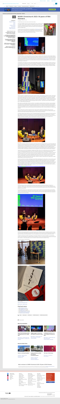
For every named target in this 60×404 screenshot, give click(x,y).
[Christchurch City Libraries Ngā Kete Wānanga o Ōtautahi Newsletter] (8, 380)
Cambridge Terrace (20, 357)
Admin (11, 379)
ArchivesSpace (30, 377)
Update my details (21, 375)
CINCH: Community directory (32, 379)
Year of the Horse (46, 356)
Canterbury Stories (30, 378)
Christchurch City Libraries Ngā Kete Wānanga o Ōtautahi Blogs (12, 13)
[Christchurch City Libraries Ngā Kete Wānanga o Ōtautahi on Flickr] (8, 375)
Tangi (40, 95)
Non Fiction (19, 339)
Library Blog (11, 376)
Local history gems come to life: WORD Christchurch (10, 33)
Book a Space (37, 6)
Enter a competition (21, 385)
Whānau (44, 95)
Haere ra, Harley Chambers (23, 353)
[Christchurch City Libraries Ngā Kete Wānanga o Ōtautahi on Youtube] (8, 378)
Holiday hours (39, 374)
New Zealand (13, 26)
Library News (11, 378)
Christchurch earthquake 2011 (35, 359)
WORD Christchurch (12, 28)
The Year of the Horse (48, 353)
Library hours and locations (40, 383)
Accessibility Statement (37, 396)
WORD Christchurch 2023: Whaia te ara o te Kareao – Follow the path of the (9, 44)
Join (4, 6)
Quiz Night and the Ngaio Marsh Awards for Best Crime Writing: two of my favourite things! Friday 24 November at (9, 36)
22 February (32, 357)
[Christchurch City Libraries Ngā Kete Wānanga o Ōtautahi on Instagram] (8, 376)
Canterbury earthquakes (34, 358)
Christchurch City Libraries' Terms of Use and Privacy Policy (47, 392)
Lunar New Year (50, 355)
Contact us (38, 384)
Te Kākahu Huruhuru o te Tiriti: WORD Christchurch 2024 (49, 334)
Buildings (23, 356)
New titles (11, 375)
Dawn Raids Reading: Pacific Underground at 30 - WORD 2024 (24, 334)
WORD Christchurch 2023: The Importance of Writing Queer (10, 47)
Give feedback (39, 387)
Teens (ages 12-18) (26, 338)
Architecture (19, 356)
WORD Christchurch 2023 (43, 315)
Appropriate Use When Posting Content (50, 366)
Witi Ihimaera (37, 29)
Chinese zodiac (46, 355)
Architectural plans (24, 355)
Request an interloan (21, 377)
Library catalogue (30, 374)
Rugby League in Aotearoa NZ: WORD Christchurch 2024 (37, 334)
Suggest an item (21, 376)
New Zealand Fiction (12, 27)
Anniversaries (36, 357)
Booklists (11, 377)
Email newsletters (12, 374)
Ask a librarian (21, 378)
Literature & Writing (12, 25)
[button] (43, 1)
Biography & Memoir (12, 21)
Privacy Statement (30, 396)
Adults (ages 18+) (20, 337)
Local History (19, 355)
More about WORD (52, 9)
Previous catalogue (30, 376)
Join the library (21, 374)
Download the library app (31, 375)
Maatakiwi (23, 13)
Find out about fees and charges (23, 384)
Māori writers (24, 315)
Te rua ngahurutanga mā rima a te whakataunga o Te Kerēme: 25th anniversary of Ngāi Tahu (10, 40)
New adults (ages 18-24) (26, 337)
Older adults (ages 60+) (21, 338)
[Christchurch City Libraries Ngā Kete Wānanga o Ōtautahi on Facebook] (8, 373)
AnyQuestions (39, 386)
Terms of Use (26, 396)
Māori (20, 315)
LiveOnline (38, 385)
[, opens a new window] (7, 394)
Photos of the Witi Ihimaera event (22, 302)
